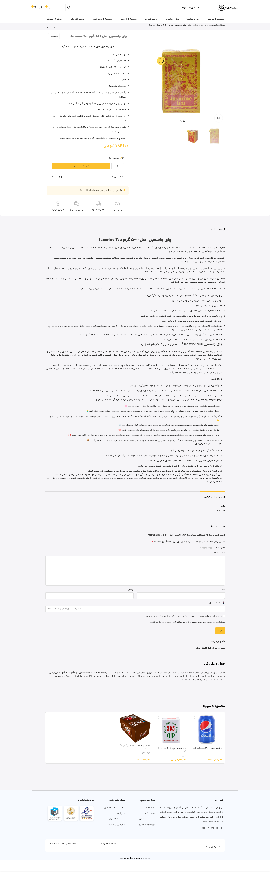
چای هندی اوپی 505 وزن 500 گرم (172, 749)
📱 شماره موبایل (217, 603)
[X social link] (217, 828)
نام (223, 589)
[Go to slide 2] (181, 121)
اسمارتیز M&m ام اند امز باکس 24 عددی (135, 747)
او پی (184, 755)
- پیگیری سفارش (147, 819)
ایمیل (131, 589)
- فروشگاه (150, 813)
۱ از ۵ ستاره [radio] (211, 548)
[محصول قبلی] (55, 27)
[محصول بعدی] (47, 27)
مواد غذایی (197, 25)
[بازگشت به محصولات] (51, 27)
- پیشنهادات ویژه (147, 824)
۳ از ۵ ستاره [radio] (206, 548)
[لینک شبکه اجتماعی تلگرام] (203, 828)
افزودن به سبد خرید (80, 166)
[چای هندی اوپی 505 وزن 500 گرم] (170, 729)
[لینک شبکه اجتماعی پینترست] (212, 828)
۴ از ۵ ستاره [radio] (204, 548)
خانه (207, 25)
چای (189, 25)
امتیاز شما (220, 548)
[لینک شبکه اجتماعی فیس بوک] (221, 828)
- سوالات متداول (117, 819)
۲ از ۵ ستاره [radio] (208, 548)
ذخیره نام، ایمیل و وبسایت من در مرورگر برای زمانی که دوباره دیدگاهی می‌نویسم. (183, 616)
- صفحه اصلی (149, 808)
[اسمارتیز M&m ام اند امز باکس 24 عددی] (135, 728)
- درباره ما (120, 813)
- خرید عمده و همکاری (114, 808)
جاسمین (54, 36)
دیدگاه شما (218, 553)
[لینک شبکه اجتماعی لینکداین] (208, 828)
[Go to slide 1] (184, 121)
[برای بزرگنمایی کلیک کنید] (218, 118)
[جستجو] (68, 7)
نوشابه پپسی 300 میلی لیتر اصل (207, 748)
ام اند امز (146, 752)
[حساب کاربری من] (41, 7)
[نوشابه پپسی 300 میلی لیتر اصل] (206, 729)
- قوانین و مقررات (116, 824)
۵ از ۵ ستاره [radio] (201, 548)
